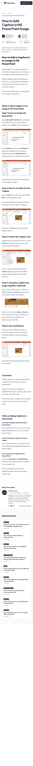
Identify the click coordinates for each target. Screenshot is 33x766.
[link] (13, 15)
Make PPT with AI (26, 3)
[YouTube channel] (14, 506)
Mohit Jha (24, 36)
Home (5, 13)
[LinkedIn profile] (11, 506)
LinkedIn (9, 37)
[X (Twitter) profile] (9, 506)
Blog (10, 13)
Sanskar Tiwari (10, 36)
